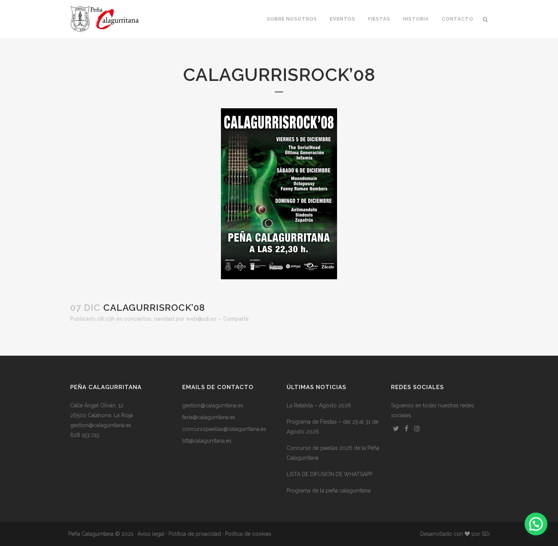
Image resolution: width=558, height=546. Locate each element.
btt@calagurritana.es (207, 441)
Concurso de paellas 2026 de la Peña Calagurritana (333, 453)
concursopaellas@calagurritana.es (224, 429)
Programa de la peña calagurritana (328, 490)
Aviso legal (150, 534)
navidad (164, 319)
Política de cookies (248, 534)
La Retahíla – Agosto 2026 (319, 405)
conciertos (137, 319)
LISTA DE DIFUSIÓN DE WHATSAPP (329, 474)
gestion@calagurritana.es (100, 425)
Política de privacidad (195, 534)
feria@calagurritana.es (208, 417)
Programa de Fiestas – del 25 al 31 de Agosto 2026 (332, 427)
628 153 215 (84, 435)
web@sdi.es (201, 319)
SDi (486, 534)
